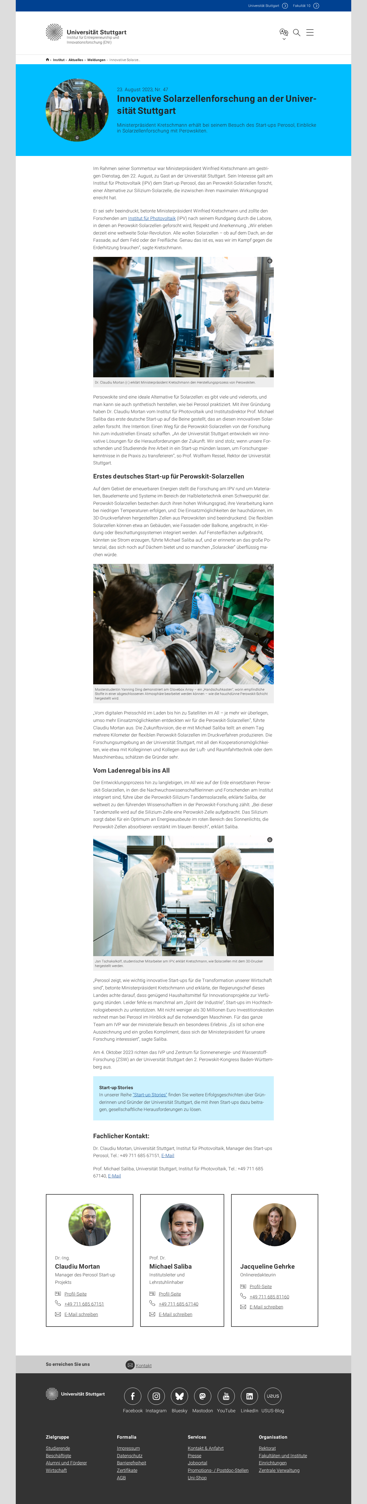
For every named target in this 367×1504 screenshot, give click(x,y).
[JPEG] (183, 317)
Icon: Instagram (156, 1396)
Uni (263, 5)
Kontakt (144, 1365)
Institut (59, 59)
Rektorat (267, 1448)
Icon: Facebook (132, 1396)
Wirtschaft (56, 1470)
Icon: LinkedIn (249, 1396)
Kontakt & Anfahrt (206, 1448)
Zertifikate (127, 1470)
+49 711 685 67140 (178, 1304)
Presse (194, 1455)
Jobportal (197, 1463)
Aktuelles (76, 59)
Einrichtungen (273, 1463)
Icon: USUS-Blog (273, 1396)
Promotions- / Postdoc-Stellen (218, 1470)
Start (47, 59)
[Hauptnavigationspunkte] (310, 32)
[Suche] (296, 32)
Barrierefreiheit (131, 1463)
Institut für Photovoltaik (152, 218)
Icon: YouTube (226, 1396)
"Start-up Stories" (150, 1094)
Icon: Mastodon (202, 1396)
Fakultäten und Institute (283, 1455)
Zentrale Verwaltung (279, 1470)
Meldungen (96, 59)
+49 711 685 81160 (269, 1297)
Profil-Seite (76, 1294)
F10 (302, 5)
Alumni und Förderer (66, 1463)
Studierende (58, 1448)
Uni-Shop (197, 1477)
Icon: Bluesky (179, 1396)
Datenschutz (129, 1455)
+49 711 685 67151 (84, 1304)
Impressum (128, 1448)
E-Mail (167, 1155)
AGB (121, 1477)
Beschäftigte (58, 1455)
